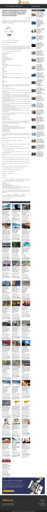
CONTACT (20, 6)
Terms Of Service (42, 504)
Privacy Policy (42, 505)
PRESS (16, 6)
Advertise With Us (42, 503)
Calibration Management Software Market (9, 42)
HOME (7, 6)
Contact (43, 502)
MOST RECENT (12, 6)
